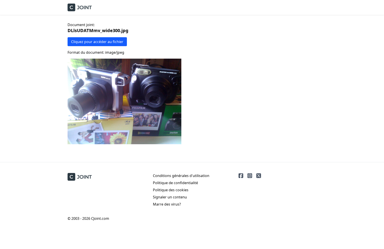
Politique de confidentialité (175, 182)
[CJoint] (80, 177)
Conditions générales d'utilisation (181, 175)
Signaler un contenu (170, 197)
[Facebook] (241, 175)
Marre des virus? (167, 204)
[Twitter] (258, 175)
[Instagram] (249, 175)
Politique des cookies (170, 189)
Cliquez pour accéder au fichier (97, 41)
